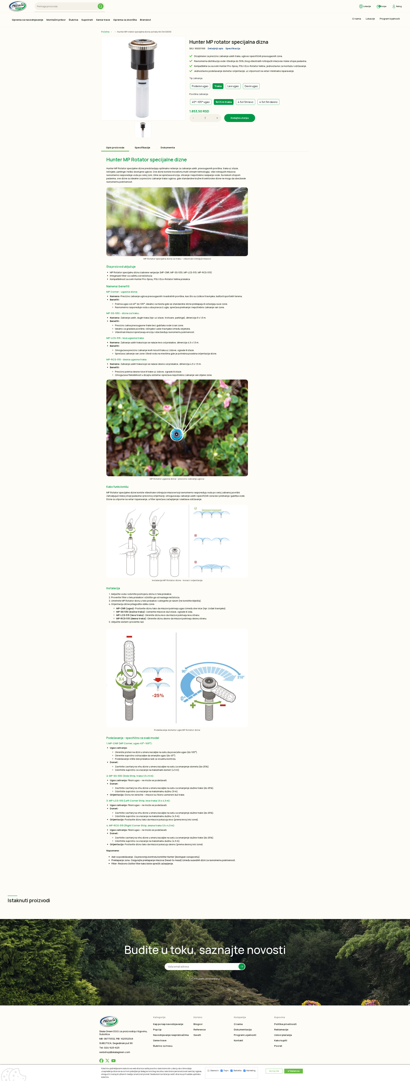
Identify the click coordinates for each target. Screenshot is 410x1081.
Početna (105, 31)
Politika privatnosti (285, 1024)
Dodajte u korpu (240, 117)
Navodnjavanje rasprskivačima (171, 1035)
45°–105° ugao (201, 102)
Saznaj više (274, 1071)
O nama (356, 18)
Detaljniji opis (215, 48)
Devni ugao (251, 86)
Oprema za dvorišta (125, 19)
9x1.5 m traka (224, 102)
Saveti (197, 1035)
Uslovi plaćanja (283, 1035)
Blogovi (197, 1024)
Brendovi (145, 19)
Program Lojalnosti (245, 1035)
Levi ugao (233, 86)
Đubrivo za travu (162, 1046)
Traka (218, 86)
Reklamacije (281, 1029)
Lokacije (370, 18)
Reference (199, 1029)
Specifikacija (233, 48)
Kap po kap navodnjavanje (168, 1024)
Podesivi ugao (200, 86)
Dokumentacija (243, 1029)
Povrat (278, 1046)
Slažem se (294, 1071)
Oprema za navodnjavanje (27, 19)
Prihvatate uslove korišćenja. (207, 978)
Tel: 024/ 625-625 (109, 1047)
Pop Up (157, 1029)
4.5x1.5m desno (268, 102)
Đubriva (73, 19)
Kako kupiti (280, 1040)
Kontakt (238, 1040)
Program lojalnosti (390, 18)
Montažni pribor (56, 19)
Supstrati (87, 19)
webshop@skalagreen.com (114, 1052)
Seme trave (103, 19)
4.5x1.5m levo (245, 102)
